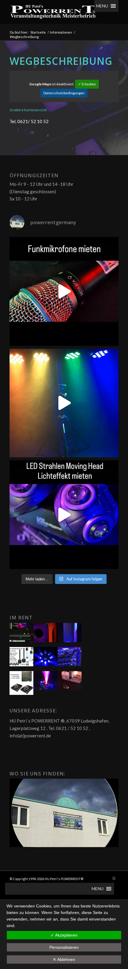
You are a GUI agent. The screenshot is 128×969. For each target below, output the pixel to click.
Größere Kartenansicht (28, 110)
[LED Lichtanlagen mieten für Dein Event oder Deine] (64, 403)
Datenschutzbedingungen (64, 93)
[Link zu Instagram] (114, 878)
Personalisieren (64, 947)
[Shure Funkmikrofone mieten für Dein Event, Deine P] (64, 291)
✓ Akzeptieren (64, 935)
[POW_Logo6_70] (53, 12)
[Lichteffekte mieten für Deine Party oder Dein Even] (64, 514)
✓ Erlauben (87, 84)
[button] (102, 6)
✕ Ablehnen (64, 959)
